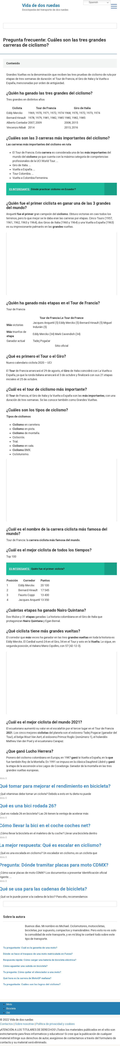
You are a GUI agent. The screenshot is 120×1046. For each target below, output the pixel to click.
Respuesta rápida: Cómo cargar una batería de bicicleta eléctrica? (39, 960)
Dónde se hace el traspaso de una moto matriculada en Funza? (38, 953)
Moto (9, 1004)
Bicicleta (11, 1008)
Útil (8, 1012)
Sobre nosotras (24, 1024)
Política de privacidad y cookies (55, 1024)
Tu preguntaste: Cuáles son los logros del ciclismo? (31, 984)
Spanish (93, 2)
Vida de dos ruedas (41, 5)
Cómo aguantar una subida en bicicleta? (25, 966)
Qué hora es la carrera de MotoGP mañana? (27, 978)
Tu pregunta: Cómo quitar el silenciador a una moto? (32, 972)
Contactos (6, 1024)
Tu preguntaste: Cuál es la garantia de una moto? (30, 947)
